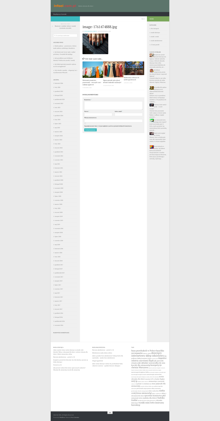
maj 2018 (57, 244)
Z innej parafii (155, 44)
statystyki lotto (136, 398)
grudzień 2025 (59, 91)
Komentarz (88, 99)
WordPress (62, 417)
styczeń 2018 (58, 261)
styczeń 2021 (58, 176)
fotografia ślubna (146, 358)
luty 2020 (57, 208)
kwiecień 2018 (59, 248)
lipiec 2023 (58, 123)
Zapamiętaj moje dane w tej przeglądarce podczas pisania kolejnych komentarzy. (108, 126)
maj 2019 (57, 224)
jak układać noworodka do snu (151, 363)
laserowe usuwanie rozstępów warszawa (157, 367)
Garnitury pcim (155, 358)
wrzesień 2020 (59, 188)
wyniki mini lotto (147, 402)
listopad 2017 (59, 269)
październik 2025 (60, 99)
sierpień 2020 (59, 192)
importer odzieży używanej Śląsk (149, 359)
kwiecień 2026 (59, 83)
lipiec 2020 (58, 196)
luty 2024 (57, 119)
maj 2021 (57, 164)
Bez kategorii (155, 28)
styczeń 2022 (58, 148)
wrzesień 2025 (59, 103)
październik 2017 (60, 273)
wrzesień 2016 (59, 325)
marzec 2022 (58, 140)
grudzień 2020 (59, 180)
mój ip (134, 381)
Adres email (118, 111)
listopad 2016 (59, 317)
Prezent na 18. (57, 365)
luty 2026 (57, 87)
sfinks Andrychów (153, 391)
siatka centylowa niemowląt (148, 391)
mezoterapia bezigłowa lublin (140, 372)
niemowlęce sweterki (156, 381)
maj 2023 (57, 127)
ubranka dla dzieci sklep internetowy (147, 400)
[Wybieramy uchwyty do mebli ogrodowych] (134, 68)
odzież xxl (133, 384)
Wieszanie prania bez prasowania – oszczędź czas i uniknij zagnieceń (91, 82)
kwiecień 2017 (59, 297)
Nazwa (86, 111)
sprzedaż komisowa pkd (155, 395)
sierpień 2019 (59, 216)
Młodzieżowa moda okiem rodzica (102, 353)
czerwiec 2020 (59, 200)
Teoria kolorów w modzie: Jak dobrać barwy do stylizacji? (157, 148)
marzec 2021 (58, 172)
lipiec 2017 (58, 285)
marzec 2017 (58, 301)
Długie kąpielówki (97, 361)
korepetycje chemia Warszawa (146, 366)
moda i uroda (155, 36)
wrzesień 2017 (59, 277)
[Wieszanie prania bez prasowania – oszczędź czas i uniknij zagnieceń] (92, 69)
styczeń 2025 (58, 111)
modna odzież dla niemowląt (153, 376)
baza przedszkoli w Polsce (143, 350)
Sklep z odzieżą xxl (157, 393)
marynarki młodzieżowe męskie (154, 370)
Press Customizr (75, 417)
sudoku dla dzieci (150, 398)
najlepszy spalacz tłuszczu (143, 381)
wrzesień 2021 (59, 156)
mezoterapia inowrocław (154, 374)
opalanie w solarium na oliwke (145, 384)
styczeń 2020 (58, 212)
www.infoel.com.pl (90, 31)
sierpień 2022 (59, 136)
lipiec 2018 (58, 236)
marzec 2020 (58, 204)
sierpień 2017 (59, 281)
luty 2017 (57, 305)
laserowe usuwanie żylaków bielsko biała (139, 370)
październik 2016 (60, 321)
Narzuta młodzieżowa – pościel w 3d (64, 357)
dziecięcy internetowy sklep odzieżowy (147, 354)
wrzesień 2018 (59, 228)
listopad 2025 (59, 95)
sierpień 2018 (59, 232)
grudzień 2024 (59, 115)
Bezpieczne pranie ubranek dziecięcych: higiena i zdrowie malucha (158, 57)
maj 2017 (57, 293)
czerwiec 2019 (59, 220)
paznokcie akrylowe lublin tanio (147, 386)
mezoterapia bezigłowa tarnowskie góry (157, 372)
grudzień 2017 (59, 265)
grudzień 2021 (59, 152)
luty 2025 (57, 107)
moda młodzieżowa (156, 40)
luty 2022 (57, 144)
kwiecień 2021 (59, 168)
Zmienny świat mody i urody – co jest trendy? (158, 107)
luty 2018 (57, 257)
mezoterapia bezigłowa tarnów (139, 374)
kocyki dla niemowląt (140, 365)
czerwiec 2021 (59, 160)
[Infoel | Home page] (65, 6)
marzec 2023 (58, 131)
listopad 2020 (59, 184)
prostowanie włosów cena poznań (139, 391)
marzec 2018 (58, 252)
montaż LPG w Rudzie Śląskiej (154, 379)
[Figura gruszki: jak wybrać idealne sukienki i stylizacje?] (113, 69)
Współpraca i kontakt (60, 14)
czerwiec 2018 (59, 240)
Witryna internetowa (90, 117)
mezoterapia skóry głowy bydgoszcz (138, 376)
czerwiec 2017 (59, 289)
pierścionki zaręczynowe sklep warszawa (149, 388)
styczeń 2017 (58, 309)
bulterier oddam (147, 353)
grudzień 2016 (59, 313)
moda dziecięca (155, 32)
